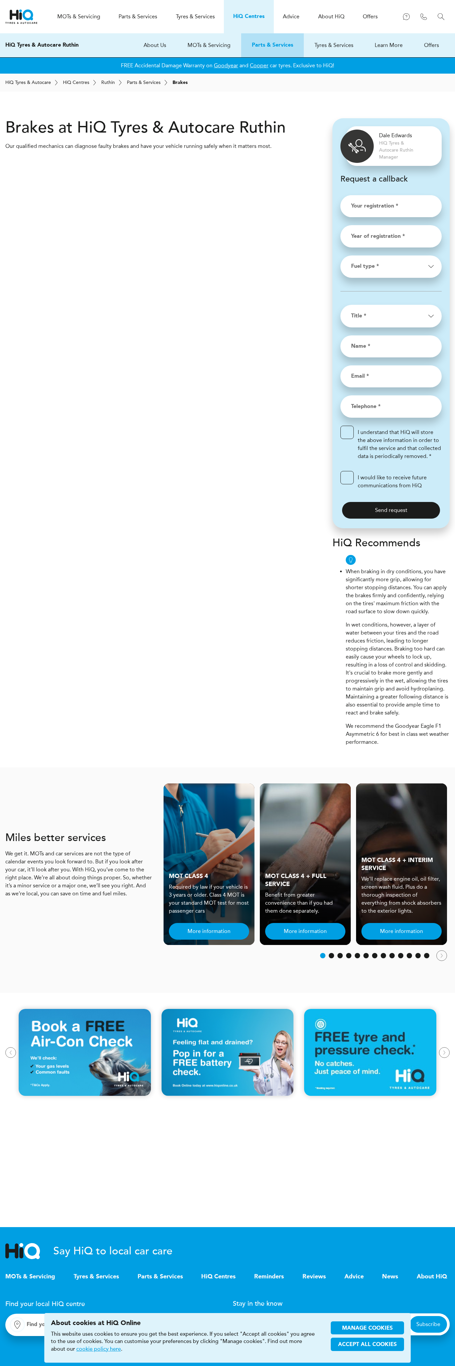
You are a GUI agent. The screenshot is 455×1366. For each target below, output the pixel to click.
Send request (391, 510)
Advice (354, 1277)
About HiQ (432, 1277)
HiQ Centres (218, 1277)
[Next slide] (441, 955)
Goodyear (226, 65)
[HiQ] (29, 1251)
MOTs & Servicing (209, 45)
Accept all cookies (367, 1344)
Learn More (389, 45)
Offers (431, 45)
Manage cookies (367, 1328)
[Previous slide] (10, 1052)
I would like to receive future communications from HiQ (392, 481)
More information (209, 931)
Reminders (269, 1277)
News (390, 1277)
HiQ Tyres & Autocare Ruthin (42, 45)
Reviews (314, 1277)
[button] (322, 955)
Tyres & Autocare (28, 82)
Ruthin (108, 82)
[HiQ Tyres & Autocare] (21, 16)
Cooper (259, 65)
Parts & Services (272, 45)
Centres (76, 82)
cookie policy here (98, 1349)
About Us (155, 45)
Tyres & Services (333, 45)
